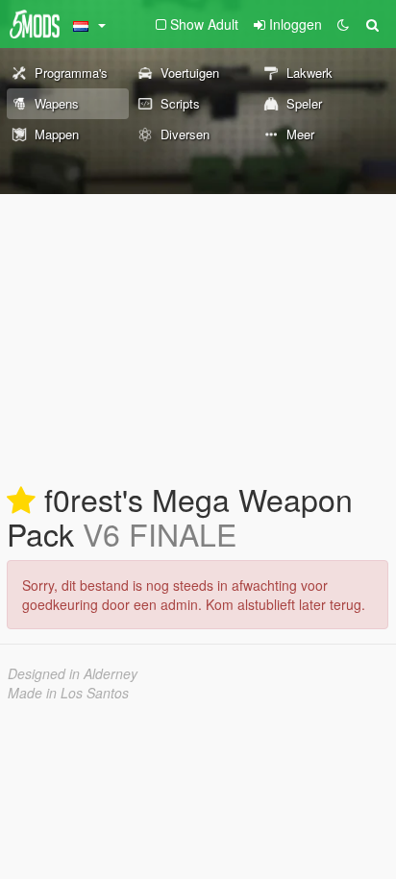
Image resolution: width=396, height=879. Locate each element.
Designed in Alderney (72, 673)
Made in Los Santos (68, 692)
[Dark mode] (343, 24)
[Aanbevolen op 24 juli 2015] (21, 501)
